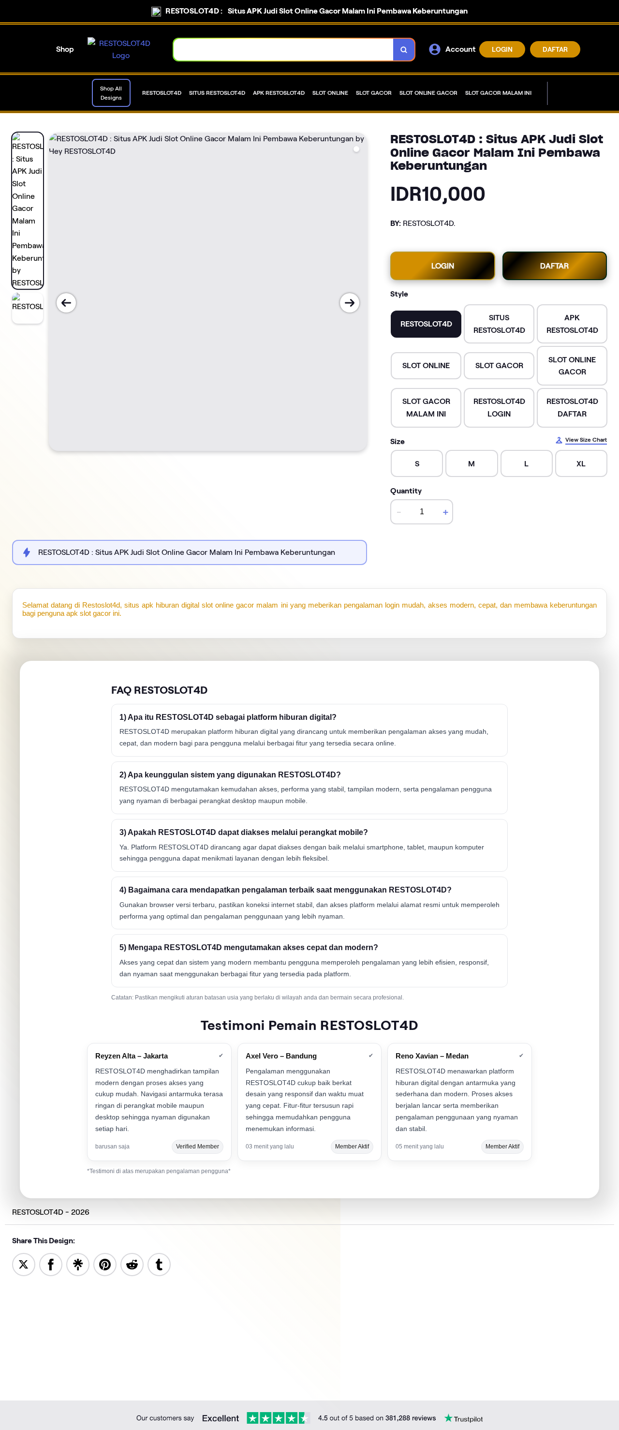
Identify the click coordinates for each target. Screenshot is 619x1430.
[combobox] (284, 49)
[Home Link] (121, 49)
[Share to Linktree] (77, 1264)
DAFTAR (555, 49)
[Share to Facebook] (50, 1264)
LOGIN (502, 49)
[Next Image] (349, 302)
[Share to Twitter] (23, 1264)
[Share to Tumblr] (159, 1264)
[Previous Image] (66, 302)
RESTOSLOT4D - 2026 (50, 1212)
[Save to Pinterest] (105, 1264)
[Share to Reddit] (132, 1264)
